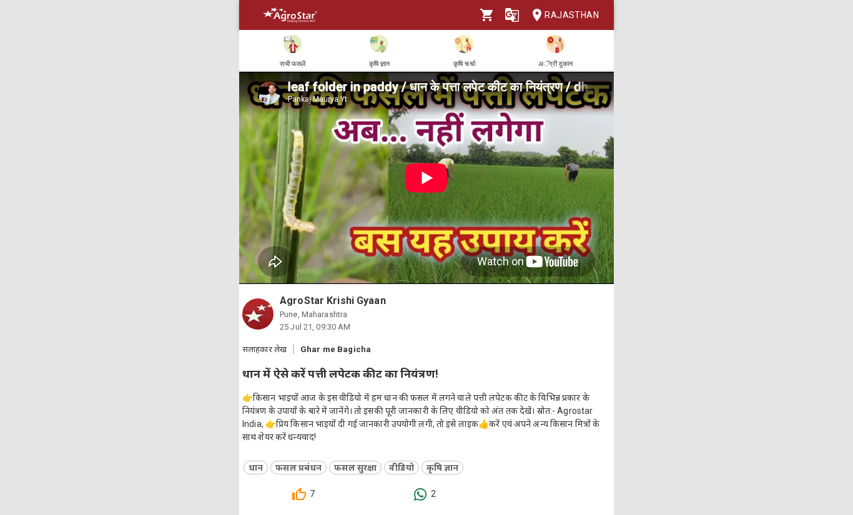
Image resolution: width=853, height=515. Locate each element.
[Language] (512, 14)
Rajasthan (572, 15)
